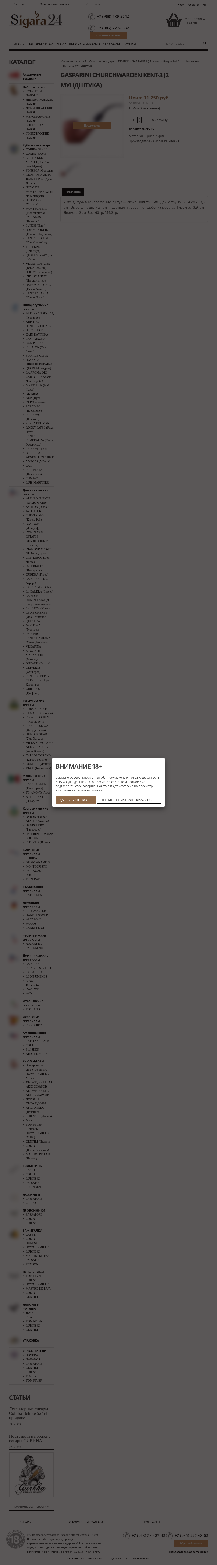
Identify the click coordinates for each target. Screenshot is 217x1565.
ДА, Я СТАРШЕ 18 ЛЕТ (76, 800)
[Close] (164, 758)
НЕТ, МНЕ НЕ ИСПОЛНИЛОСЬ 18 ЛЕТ (129, 800)
